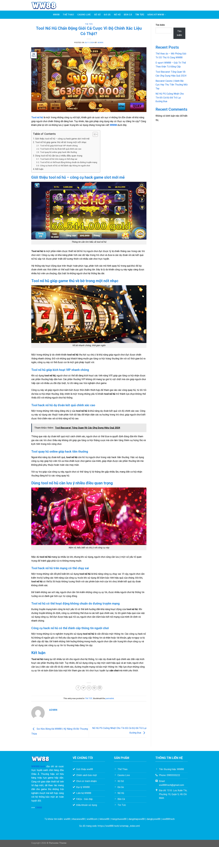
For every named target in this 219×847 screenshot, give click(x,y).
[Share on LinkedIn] (99, 687)
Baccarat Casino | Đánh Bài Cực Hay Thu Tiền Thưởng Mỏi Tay (172, 84)
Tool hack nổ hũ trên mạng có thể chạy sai (58, 159)
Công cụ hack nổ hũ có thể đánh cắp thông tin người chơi (65, 165)
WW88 (56, 14)
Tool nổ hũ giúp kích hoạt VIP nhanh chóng (59, 145)
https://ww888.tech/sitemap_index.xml (119, 825)
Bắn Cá (128, 14)
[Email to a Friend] (89, 687)
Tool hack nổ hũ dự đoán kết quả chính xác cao (60, 149)
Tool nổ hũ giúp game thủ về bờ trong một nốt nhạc (60, 142)
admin (100, 43)
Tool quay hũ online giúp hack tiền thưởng (58, 152)
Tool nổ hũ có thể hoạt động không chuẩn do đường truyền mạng (68, 162)
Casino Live (84, 14)
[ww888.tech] (43, 5)
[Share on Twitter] (83, 687)
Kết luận (39, 169)
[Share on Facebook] (78, 687)
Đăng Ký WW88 (155, 14)
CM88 (38, 807)
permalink (109, 698)
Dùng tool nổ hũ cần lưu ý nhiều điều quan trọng (58, 155)
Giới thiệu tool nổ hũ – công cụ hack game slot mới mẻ (62, 138)
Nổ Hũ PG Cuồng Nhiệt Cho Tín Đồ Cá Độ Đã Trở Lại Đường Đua (170, 97)
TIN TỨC (139, 14)
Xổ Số (97, 14)
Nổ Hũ (117, 14)
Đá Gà (107, 14)
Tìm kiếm (160, 25)
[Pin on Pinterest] (94, 687)
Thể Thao (68, 14)
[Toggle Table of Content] (93, 134)
